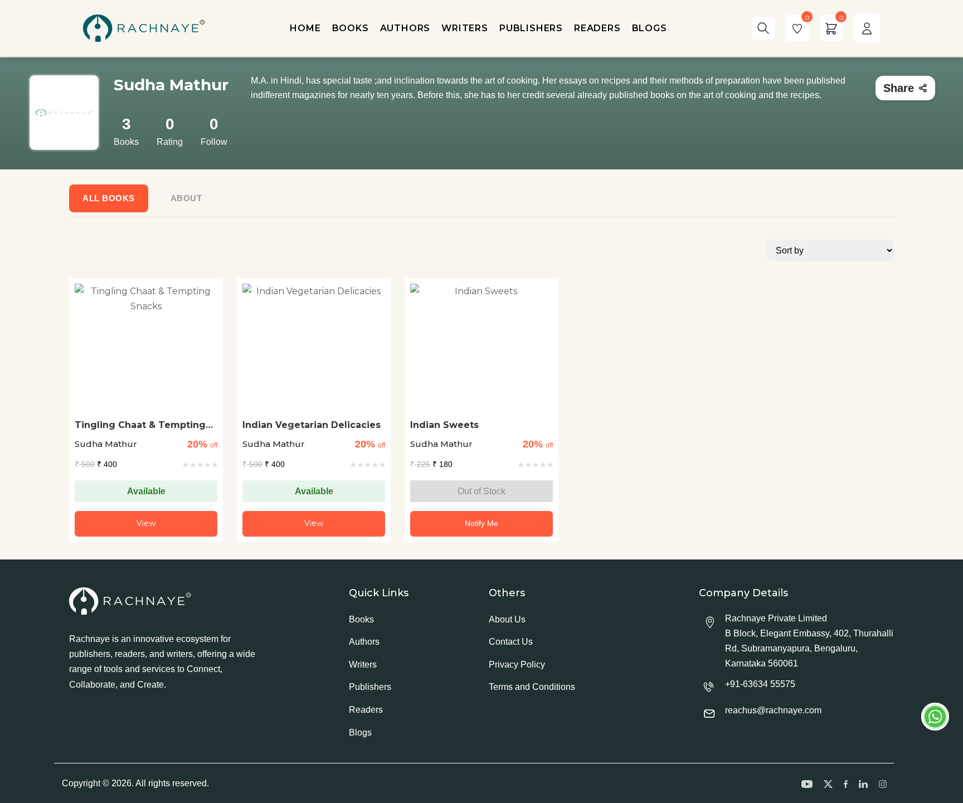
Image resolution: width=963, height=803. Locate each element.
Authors (364, 641)
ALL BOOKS (108, 198)
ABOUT (186, 198)
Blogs (360, 732)
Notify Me (481, 523)
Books (361, 619)
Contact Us (511, 641)
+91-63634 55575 (760, 684)
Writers (363, 664)
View (146, 523)
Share (898, 88)
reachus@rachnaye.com (773, 710)
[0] (797, 28)
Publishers (370, 687)
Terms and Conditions (532, 687)
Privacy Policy (517, 664)
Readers (366, 709)
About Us (507, 619)
